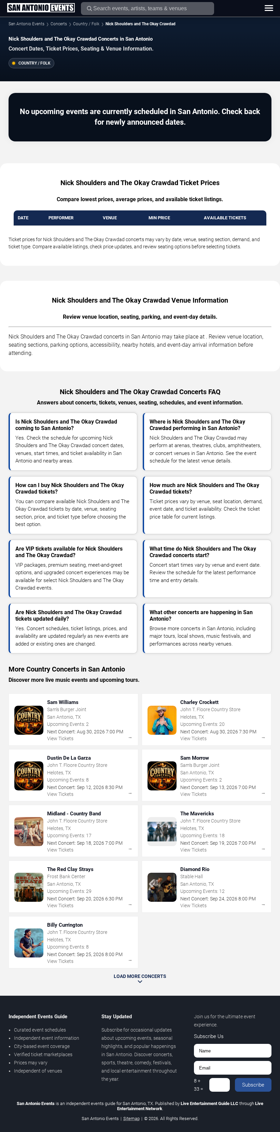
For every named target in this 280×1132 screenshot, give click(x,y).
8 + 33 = (198, 1085)
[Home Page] (41, 8)
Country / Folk (86, 24)
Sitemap (131, 1118)
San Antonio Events (26, 24)
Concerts (59, 24)
